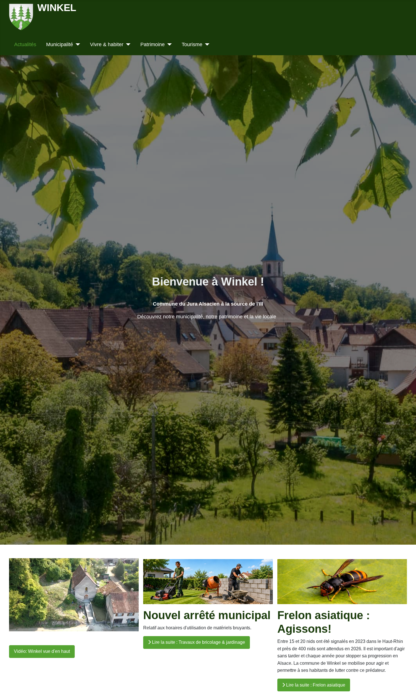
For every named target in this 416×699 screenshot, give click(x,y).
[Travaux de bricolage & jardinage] (208, 581)
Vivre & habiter (106, 44)
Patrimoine (152, 44)
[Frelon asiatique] (342, 581)
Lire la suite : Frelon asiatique (315, 685)
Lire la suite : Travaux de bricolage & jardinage (198, 642)
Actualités (25, 44)
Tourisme (192, 44)
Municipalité (59, 44)
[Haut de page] (406, 688)
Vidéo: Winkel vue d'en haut (42, 651)
